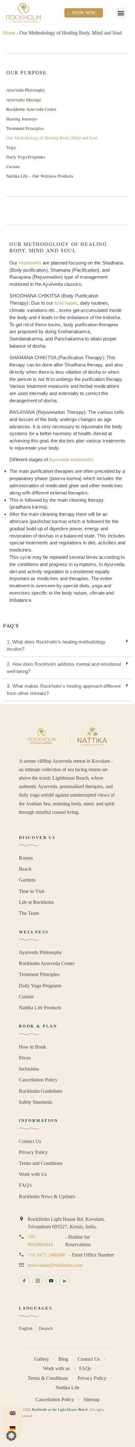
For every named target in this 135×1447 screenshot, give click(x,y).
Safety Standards (35, 1102)
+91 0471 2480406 (47, 1254)
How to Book (32, 1046)
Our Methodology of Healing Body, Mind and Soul (52, 138)
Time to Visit (31, 891)
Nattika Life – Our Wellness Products (39, 176)
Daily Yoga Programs (25, 157)
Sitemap (92, 1399)
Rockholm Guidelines (40, 1091)
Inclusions (29, 1068)
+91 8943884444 (40, 1240)
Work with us (56, 1368)
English (25, 1328)
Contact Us (30, 1141)
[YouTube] (51, 1280)
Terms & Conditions (48, 1378)
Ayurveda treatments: (71, 459)
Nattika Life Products (40, 1007)
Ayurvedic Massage (23, 100)
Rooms (26, 858)
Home (9, 32)
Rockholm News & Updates (47, 1196)
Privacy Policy (33, 1152)
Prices (25, 1057)
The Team (29, 913)
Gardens (27, 880)
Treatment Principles (25, 128)
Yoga (11, 147)
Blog (63, 1359)
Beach (25, 869)
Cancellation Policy (38, 1079)
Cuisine (13, 166)
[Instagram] (37, 1280)
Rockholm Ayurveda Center (31, 109)
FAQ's (25, 1185)
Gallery (41, 1359)
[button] (121, 13)
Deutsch (46, 1328)
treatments (30, 262)
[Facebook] (24, 1280)
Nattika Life (67, 1387)
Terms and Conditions (40, 1163)
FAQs (85, 1368)
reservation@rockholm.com (55, 1265)
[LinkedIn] (64, 1280)
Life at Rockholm (36, 902)
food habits (65, 303)
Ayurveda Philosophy (25, 90)
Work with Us (33, 1174)
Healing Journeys (21, 119)
